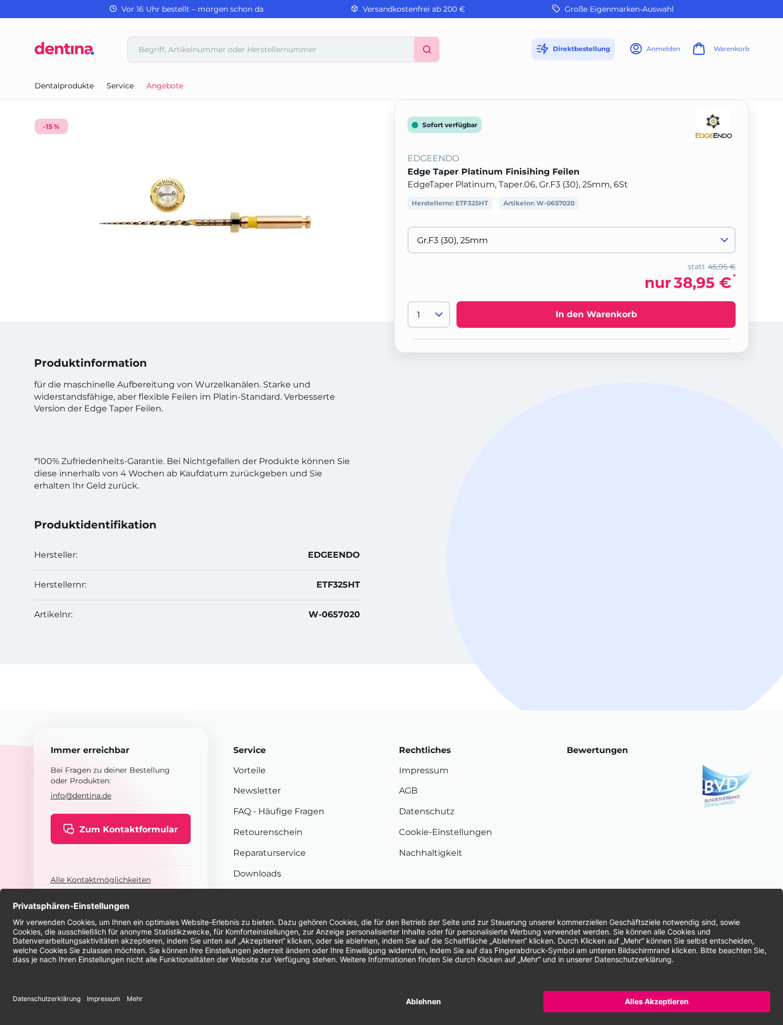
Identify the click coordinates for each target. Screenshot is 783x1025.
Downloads (257, 874)
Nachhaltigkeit (430, 853)
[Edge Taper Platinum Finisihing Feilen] (205, 205)
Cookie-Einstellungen (445, 832)
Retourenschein (268, 832)
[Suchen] (426, 49)
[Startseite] (64, 52)
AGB (408, 791)
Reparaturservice (269, 853)
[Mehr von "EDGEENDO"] (713, 126)
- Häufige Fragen (287, 811)
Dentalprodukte (64, 85)
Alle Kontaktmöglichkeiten (101, 880)
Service (120, 85)
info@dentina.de (81, 795)
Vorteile (249, 770)
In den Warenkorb (596, 314)
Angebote (164, 85)
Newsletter (257, 791)
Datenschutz (426, 811)
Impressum (423, 770)
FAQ (242, 811)
